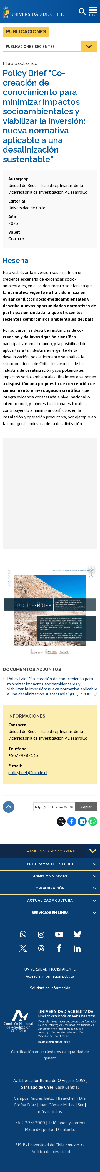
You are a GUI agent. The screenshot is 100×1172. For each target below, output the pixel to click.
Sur (81, 1105)
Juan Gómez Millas (56, 1105)
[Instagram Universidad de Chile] (41, 934)
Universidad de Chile (46, 1145)
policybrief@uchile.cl (28, 772)
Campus (21, 1098)
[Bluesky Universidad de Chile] (77, 934)
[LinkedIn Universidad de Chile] (77, 948)
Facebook (71, 821)
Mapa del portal (40, 1129)
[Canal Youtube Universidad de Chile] (59, 934)
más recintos (50, 1111)
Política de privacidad (50, 1151)
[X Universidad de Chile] (23, 948)
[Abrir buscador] (82, 12)
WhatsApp (92, 821)
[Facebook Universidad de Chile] (59, 948)
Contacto (67, 1129)
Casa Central (67, 1087)
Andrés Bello (42, 1098)
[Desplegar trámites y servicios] (93, 851)
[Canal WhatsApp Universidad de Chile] (23, 934)
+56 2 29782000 (29, 1122)
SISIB (21, 1145)
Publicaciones (26, 31)
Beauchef (67, 1098)
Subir (8, 807)
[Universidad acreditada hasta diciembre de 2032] (50, 1025)
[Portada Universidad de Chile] (35, 11)
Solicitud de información (50, 987)
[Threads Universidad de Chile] (41, 948)
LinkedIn (82, 821)
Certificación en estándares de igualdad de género (50, 1055)
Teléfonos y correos (66, 1122)
